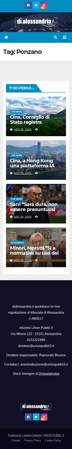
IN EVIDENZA (17, 243)
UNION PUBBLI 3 (53, 435)
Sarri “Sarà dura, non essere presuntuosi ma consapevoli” (34, 209)
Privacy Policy (32, 440)
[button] (55, 37)
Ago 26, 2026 (23, 129)
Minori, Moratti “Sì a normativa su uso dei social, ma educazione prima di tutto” (35, 255)
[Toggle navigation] (64, 37)
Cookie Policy (53, 440)
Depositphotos (49, 373)
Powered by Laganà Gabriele (25, 435)
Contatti (15, 440)
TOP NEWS (16, 112)
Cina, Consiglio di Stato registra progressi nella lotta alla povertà (33, 124)
